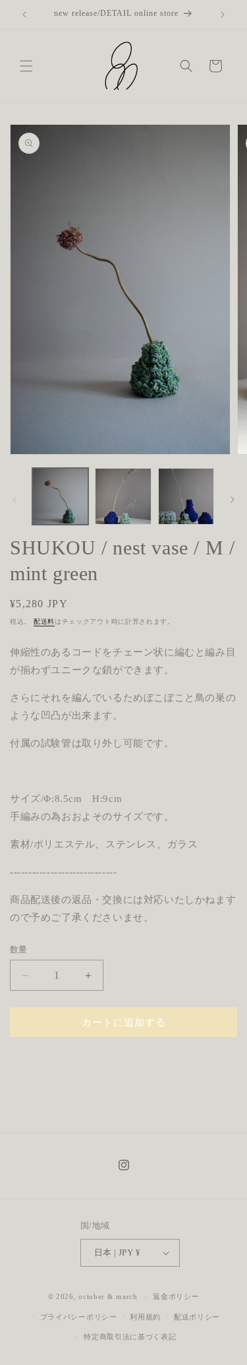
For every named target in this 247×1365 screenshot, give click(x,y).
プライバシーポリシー (78, 1317)
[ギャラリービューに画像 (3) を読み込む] (186, 496)
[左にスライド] (14, 499)
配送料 (44, 621)
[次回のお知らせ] (222, 14)
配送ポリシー (197, 1317)
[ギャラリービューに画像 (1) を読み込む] (60, 496)
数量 (19, 949)
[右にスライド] (232, 499)
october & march (108, 1296)
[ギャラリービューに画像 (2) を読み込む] (123, 496)
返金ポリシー (176, 1296)
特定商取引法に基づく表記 (130, 1337)
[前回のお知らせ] (24, 14)
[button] (26, 66)
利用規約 (145, 1317)
